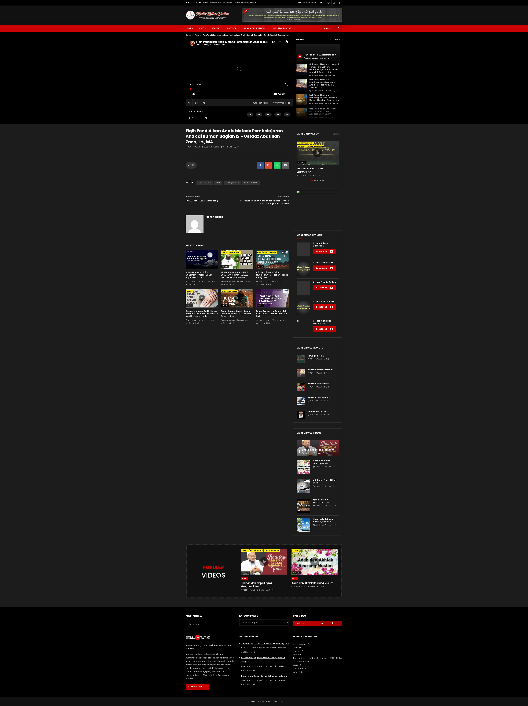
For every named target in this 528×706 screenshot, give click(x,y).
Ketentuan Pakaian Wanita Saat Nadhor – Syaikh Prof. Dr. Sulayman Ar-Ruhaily (264, 202)
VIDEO (201, 28)
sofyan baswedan (272, 551)
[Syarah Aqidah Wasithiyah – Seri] (303, 506)
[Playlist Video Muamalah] (301, 401)
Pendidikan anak (251, 182)
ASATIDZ (216, 28)
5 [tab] (323, 180)
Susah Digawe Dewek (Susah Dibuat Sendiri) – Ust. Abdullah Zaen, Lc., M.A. (236, 314)
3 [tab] (317, 180)
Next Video (283, 196)
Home (188, 35)
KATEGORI (232, 28)
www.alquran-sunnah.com (309, 3)
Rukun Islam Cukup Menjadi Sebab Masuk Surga (264, 676)
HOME (188, 28)
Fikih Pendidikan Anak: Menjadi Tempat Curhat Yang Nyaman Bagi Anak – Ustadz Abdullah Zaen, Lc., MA (324, 68)
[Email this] (285, 165)
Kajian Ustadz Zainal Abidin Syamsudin (323, 520)
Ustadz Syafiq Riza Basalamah (322, 322)
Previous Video (193, 196)
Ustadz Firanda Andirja (324, 282)
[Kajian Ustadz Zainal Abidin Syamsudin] (303, 525)
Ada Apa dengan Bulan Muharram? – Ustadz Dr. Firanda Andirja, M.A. (272, 275)
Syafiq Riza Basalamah (231, 252)
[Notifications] (339, 3)
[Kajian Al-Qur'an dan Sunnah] (208, 15)
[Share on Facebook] (260, 165)
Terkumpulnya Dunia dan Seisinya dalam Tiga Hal (265, 643)
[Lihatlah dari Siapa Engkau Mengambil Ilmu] (318, 448)
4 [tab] (320, 180)
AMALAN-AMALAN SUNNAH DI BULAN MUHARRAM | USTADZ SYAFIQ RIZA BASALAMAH (230, 3)
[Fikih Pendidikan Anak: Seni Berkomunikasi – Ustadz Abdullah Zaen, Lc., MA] (301, 113)
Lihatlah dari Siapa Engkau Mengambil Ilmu (326, 449)
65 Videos (334, 39)
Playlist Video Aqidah (318, 383)
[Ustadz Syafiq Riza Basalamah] (303, 327)
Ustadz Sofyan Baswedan (320, 244)
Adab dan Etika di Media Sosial (325, 481)
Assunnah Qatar (282, 28)
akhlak (189, 291)
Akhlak (294, 579)
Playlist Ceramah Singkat (320, 369)
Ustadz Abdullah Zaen (324, 301)
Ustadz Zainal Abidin (323, 262)
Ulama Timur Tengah (255, 28)
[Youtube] (334, 3)
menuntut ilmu (256, 551)
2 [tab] (315, 180)
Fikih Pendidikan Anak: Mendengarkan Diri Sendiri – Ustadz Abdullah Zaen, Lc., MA (324, 98)
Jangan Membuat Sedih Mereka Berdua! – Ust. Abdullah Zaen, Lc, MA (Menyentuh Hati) (202, 314)
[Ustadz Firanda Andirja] (303, 288)
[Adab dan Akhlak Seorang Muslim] (303, 467)
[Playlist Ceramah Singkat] (301, 373)
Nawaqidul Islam (316, 355)
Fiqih (197, 35)
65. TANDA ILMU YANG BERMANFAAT (310, 170)
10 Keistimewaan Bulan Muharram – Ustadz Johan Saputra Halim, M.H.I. (199, 275)
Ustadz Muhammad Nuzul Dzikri (311, 146)
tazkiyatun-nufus (229, 291)
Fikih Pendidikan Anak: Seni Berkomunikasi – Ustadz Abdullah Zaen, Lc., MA (322, 111)
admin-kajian (317, 75)
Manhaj (245, 551)
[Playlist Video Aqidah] (301, 387)
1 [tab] (312, 180)
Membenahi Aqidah (317, 411)
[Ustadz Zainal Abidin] (303, 269)
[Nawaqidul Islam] (301, 359)
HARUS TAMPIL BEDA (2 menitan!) (202, 200)
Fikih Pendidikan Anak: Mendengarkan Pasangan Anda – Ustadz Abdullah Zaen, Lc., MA (322, 83)
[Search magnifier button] (333, 623)
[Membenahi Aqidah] (301, 415)
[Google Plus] (328, 3)
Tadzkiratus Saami (305, 143)
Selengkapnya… (196, 687)
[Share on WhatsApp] (277, 165)
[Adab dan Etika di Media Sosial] (303, 486)
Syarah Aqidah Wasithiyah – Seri (321, 501)
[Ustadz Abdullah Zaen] (303, 308)
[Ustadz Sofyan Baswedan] (303, 249)
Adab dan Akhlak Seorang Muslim (321, 462)
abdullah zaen (205, 182)
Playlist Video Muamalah (320, 397)
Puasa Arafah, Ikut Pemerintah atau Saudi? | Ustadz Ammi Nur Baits (271, 314)
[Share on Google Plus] (268, 165)
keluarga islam (232, 182)
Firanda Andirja (269, 252)
